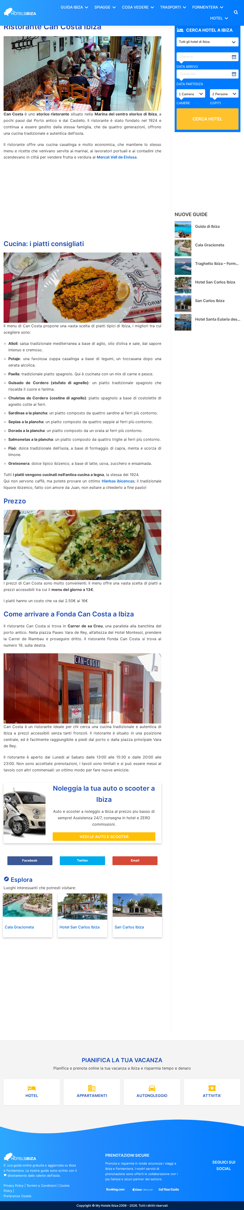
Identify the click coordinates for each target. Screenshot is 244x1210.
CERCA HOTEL (207, 118)
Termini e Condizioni (41, 1185)
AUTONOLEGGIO (152, 1091)
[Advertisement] (82, 198)
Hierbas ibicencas (118, 481)
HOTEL (31, 1091)
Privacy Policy (14, 1185)
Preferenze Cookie (17, 1196)
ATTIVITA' (212, 1091)
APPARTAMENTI (92, 1091)
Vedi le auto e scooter (104, 836)
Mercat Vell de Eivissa (117, 157)
